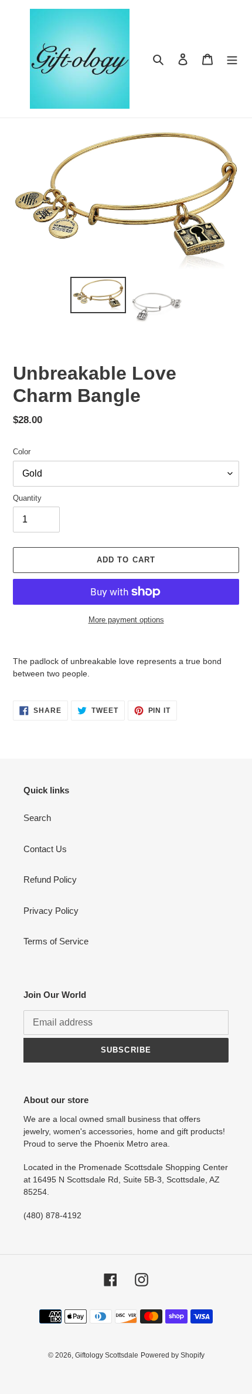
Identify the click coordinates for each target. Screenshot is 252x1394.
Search (37, 818)
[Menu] (232, 59)
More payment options (126, 619)
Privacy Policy (51, 911)
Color (21, 451)
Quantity (27, 498)
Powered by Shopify (173, 1355)
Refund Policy (50, 879)
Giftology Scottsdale (106, 1355)
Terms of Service (55, 941)
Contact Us (45, 849)
